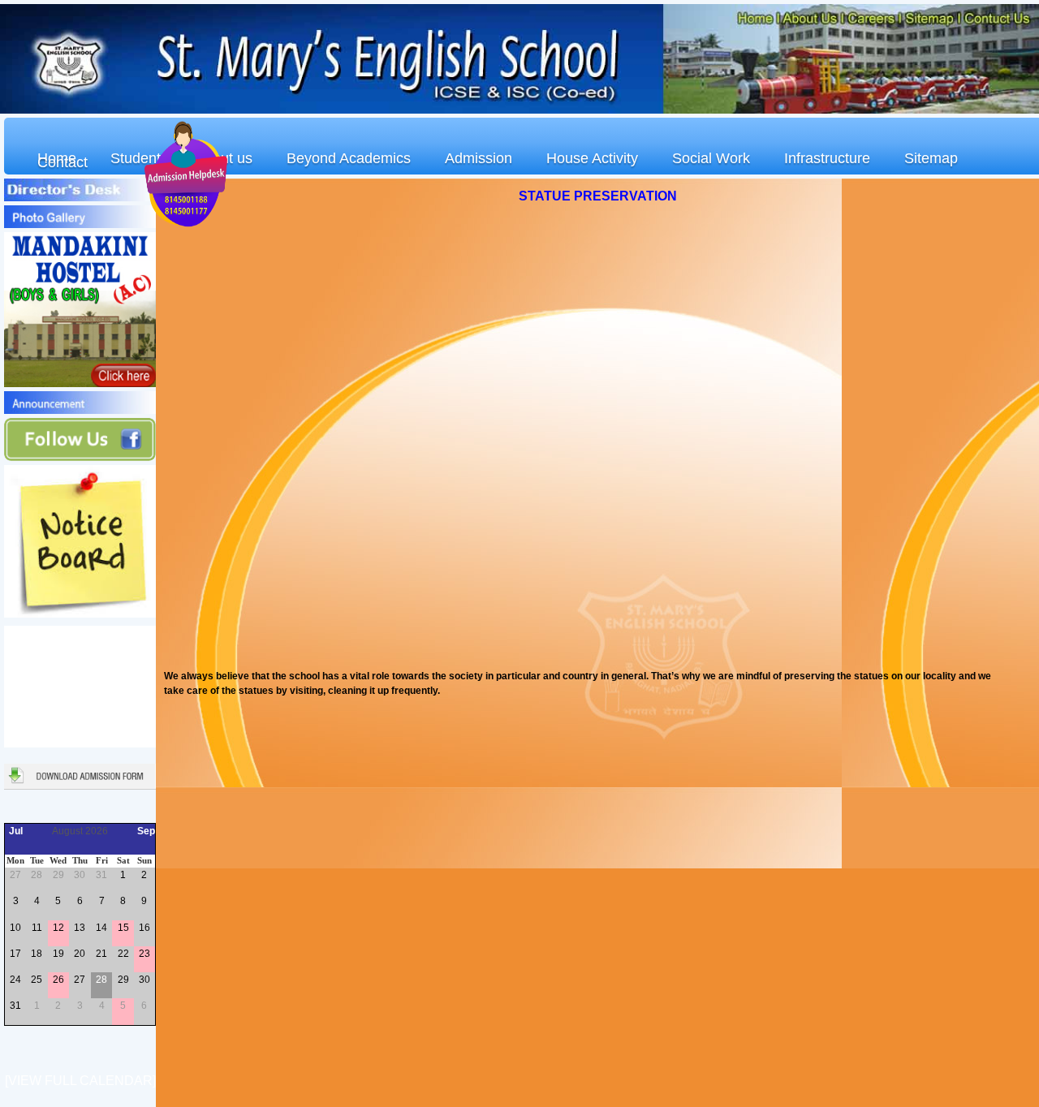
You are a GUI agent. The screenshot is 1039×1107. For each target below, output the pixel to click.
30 (79, 875)
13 (79, 927)
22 (123, 953)
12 (58, 927)
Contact (62, 162)
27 (15, 875)
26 (58, 979)
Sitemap (931, 158)
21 (101, 953)
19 (58, 953)
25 (36, 979)
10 (15, 927)
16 (144, 927)
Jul (16, 831)
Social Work (711, 158)
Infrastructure (827, 158)
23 (144, 953)
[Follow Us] (80, 457)
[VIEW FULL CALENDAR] (80, 1081)
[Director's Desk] (80, 198)
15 (123, 927)
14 (101, 927)
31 (101, 875)
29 (58, 875)
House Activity (592, 158)
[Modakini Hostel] (80, 384)
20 (79, 953)
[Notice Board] (80, 614)
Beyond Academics (349, 158)
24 (15, 979)
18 (36, 953)
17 (15, 953)
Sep (146, 831)
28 (36, 875)
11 (37, 927)
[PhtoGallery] (80, 224)
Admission (478, 158)
